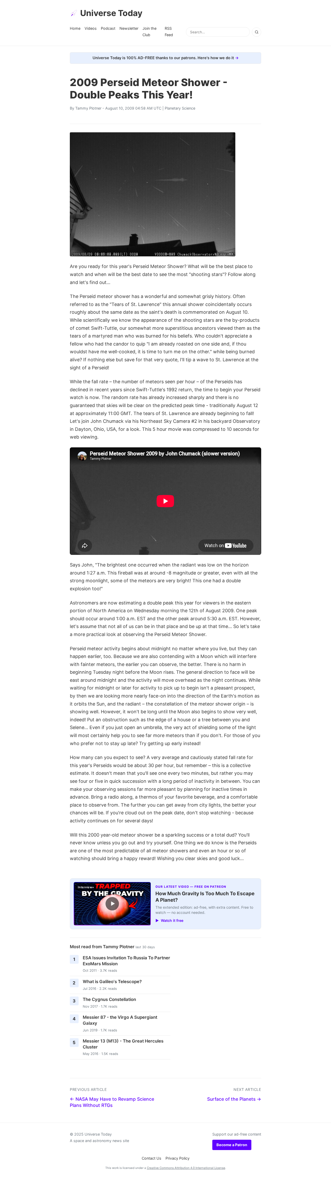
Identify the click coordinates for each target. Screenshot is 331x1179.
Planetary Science (180, 108)
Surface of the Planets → (234, 1099)
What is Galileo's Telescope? (112, 981)
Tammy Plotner (88, 108)
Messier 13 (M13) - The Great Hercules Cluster (123, 1044)
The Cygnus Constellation (109, 999)
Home (75, 28)
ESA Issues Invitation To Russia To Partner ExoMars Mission (126, 960)
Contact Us (151, 1158)
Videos (91, 28)
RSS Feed (169, 31)
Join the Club (149, 31)
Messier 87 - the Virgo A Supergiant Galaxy (120, 1020)
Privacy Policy (178, 1158)
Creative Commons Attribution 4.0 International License (186, 1168)
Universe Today (111, 13)
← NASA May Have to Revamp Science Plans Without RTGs (112, 1102)
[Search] (256, 32)
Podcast (108, 28)
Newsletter (128, 28)
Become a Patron (231, 1145)
